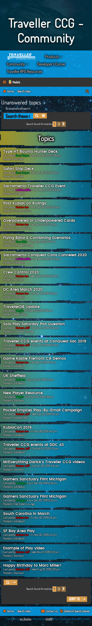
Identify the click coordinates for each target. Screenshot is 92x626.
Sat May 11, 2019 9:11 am (43, 362)
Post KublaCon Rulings (24, 203)
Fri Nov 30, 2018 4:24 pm (44, 517)
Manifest (18, 159)
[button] (63, 124)
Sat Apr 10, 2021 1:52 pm (44, 224)
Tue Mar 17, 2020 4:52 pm (46, 259)
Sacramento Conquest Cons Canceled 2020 (45, 255)
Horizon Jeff (23, 328)
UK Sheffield (14, 376)
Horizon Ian (22, 207)
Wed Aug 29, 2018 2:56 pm (46, 569)
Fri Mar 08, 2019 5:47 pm (44, 431)
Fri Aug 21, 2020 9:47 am (42, 241)
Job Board (19, 193)
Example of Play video (24, 548)
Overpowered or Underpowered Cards (39, 220)
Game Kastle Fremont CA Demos (34, 358)
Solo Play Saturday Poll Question (34, 324)
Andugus (21, 483)
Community (16, 64)
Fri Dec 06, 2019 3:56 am (39, 310)
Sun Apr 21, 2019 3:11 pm (41, 379)
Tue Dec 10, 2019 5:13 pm (44, 293)
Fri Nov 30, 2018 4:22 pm (44, 535)
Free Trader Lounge (24, 504)
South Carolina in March (26, 514)
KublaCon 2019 (17, 427)
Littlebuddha (23, 190)
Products (52, 56)
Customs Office (22, 211)
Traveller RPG (20, 418)
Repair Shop (20, 314)
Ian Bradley (26, 619)
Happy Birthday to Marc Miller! (32, 565)
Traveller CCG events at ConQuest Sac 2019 (44, 341)
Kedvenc (21, 379)
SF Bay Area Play (19, 531)
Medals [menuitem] (16, 82)
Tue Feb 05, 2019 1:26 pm (45, 448)
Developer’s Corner (51, 64)
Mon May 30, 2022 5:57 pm (45, 207)
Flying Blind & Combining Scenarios (36, 238)
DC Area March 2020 (23, 289)
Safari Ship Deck (18, 169)
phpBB (48, 619)
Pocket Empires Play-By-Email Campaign (42, 410)
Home (21, 56)
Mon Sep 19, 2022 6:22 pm (47, 190)
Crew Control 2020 (21, 272)
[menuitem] (87, 91)
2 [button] (59, 124)
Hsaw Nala (21, 241)
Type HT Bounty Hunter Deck (30, 151)
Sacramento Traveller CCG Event (34, 186)
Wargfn (20, 310)
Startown (18, 400)
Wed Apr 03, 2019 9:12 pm (46, 414)
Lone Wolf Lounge (23, 245)
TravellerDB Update (21, 307)
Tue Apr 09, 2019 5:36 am (40, 397)
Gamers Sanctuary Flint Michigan (34, 479)
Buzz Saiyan (22, 155)
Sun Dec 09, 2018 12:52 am (42, 500)
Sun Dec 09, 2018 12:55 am (42, 483)
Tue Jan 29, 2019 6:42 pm (46, 466)
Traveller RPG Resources (24, 71)
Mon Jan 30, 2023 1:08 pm (46, 155)
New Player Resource (23, 393)
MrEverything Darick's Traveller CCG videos (44, 462)
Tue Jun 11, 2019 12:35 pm (45, 328)
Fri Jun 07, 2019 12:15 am (45, 345)
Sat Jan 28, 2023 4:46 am (45, 172)
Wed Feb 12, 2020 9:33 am (45, 276)
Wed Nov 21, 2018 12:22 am (45, 552)
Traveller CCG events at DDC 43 (33, 445)
